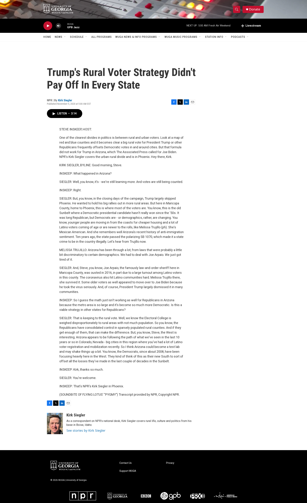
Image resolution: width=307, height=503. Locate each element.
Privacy (170, 463)
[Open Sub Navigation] (65, 36)
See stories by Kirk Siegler (85, 430)
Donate (254, 9)
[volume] (58, 26)
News (58, 36)
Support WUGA (127, 471)
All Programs (101, 36)
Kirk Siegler (65, 100)
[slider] (64, 26)
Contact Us (125, 463)
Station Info (214, 36)
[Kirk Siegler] (55, 423)
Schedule (77, 36)
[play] (48, 26)
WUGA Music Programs (181, 36)
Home (47, 36)
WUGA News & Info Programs (136, 36)
